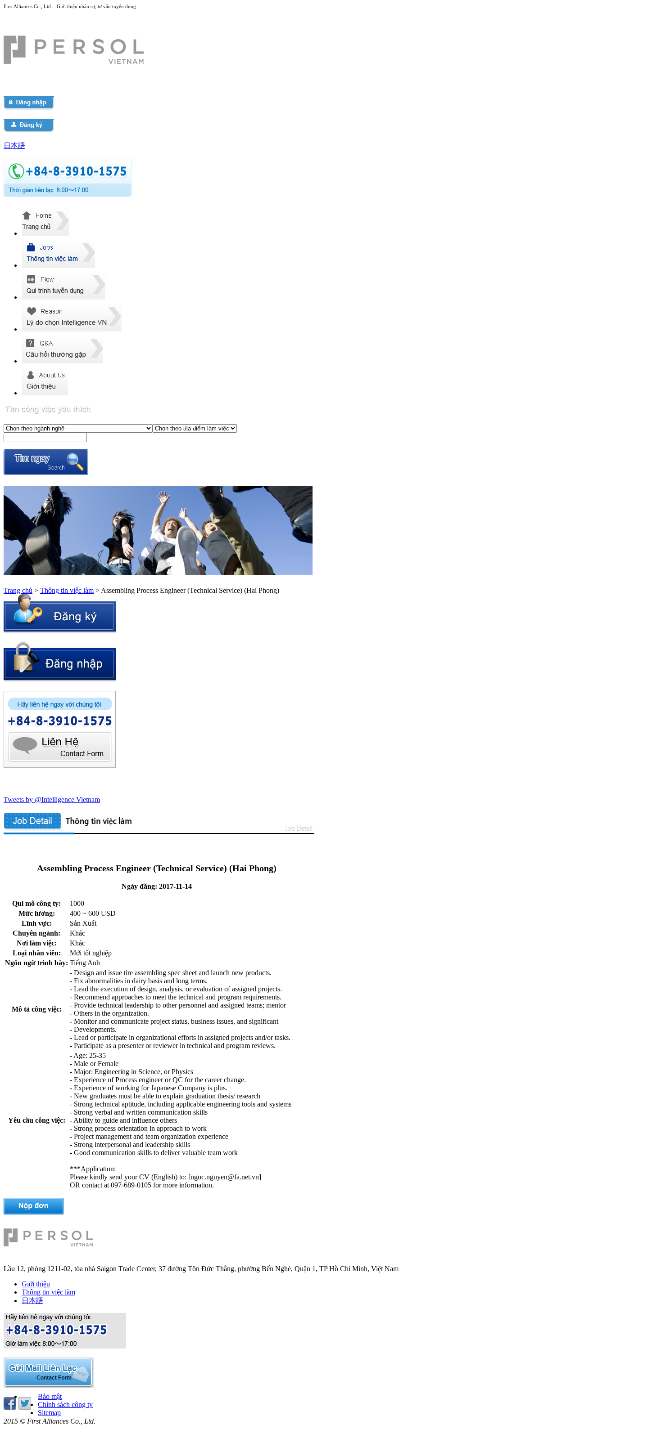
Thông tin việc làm (67, 590)
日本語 (14, 145)
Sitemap (49, 1412)
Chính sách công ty (65, 1404)
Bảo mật (50, 1396)
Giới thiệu (36, 1284)
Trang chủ (18, 590)
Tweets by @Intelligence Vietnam (52, 799)
